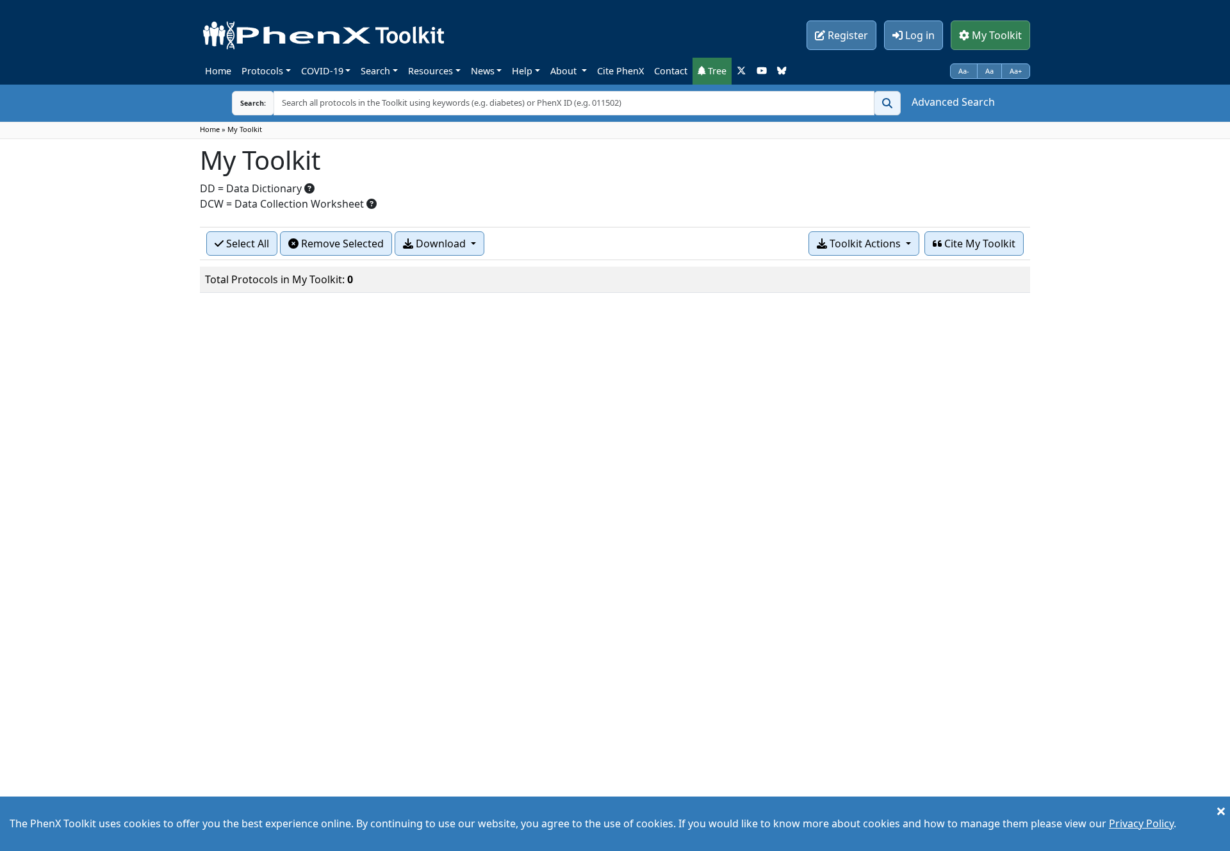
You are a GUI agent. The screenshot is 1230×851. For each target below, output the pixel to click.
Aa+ (1016, 71)
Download (440, 243)
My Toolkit (995, 35)
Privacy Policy (1141, 823)
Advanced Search (953, 102)
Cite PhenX (620, 71)
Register (846, 35)
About (564, 71)
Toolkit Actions (865, 243)
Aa (989, 71)
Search (375, 71)
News (483, 71)
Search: (253, 103)
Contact (670, 71)
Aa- (963, 71)
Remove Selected (341, 243)
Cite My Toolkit (978, 243)
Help (522, 71)
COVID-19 (322, 71)
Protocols (262, 71)
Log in (919, 35)
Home (218, 71)
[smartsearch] (887, 103)
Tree (715, 71)
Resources (430, 71)
